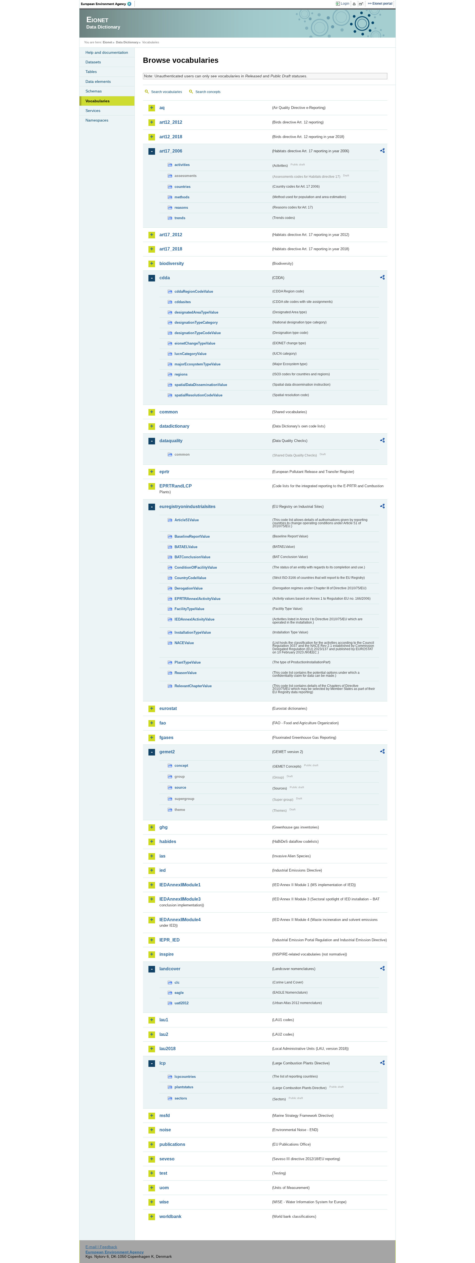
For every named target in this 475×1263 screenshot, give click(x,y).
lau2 (163, 1034)
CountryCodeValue (190, 578)
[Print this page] (355, 4)
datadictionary (174, 426)
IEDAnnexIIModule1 (180, 885)
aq (162, 107)
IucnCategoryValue (190, 354)
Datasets (93, 62)
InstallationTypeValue (193, 632)
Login (345, 3)
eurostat (168, 708)
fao (162, 723)
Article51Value (187, 520)
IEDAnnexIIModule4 (180, 919)
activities (182, 165)
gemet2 (167, 751)
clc (177, 982)
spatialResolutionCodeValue (198, 395)
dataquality (171, 440)
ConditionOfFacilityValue (196, 567)
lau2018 (167, 1048)
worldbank (170, 1216)
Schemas (93, 91)
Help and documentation (106, 52)
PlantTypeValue (188, 662)
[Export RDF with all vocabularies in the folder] (382, 151)
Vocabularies (97, 101)
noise (165, 1129)
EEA (108, 4)
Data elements (98, 81)
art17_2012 (170, 234)
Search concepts (207, 92)
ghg (163, 827)
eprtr (164, 471)
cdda (164, 277)
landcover (169, 968)
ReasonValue (186, 673)
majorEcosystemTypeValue (197, 364)
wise (164, 1202)
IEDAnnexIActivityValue (194, 619)
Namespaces (96, 120)
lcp (162, 1063)
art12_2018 (170, 136)
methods (182, 197)
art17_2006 (170, 151)
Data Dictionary (127, 42)
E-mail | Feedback (101, 1247)
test (163, 1173)
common (168, 412)
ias (162, 856)
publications (172, 1144)
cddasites (183, 302)
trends (180, 218)
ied (162, 870)
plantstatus (184, 1087)
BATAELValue (186, 547)
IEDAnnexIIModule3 (180, 899)
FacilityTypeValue (189, 609)
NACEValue (184, 643)
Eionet (107, 42)
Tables (91, 71)
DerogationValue (189, 588)
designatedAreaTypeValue (196, 312)
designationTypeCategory (196, 322)
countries (182, 187)
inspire (166, 954)
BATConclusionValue (192, 557)
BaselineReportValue (192, 536)
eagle (179, 993)
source (180, 787)
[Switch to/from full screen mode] (362, 4)
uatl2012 (182, 1003)
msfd (164, 1115)
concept (181, 765)
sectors (181, 1098)
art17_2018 (170, 249)
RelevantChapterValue (193, 686)
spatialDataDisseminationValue (201, 385)
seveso (167, 1159)
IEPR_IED (169, 940)
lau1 (163, 1019)
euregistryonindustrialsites (187, 506)
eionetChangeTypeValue (195, 343)
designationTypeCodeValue (198, 333)
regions (181, 374)
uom (164, 1187)
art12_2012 (170, 122)
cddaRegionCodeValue (194, 291)
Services (92, 110)
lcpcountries (185, 1077)
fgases (166, 737)
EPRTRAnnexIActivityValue (197, 599)
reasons (181, 207)
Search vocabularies (166, 92)
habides (167, 841)
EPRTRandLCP (175, 486)
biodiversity (171, 263)
